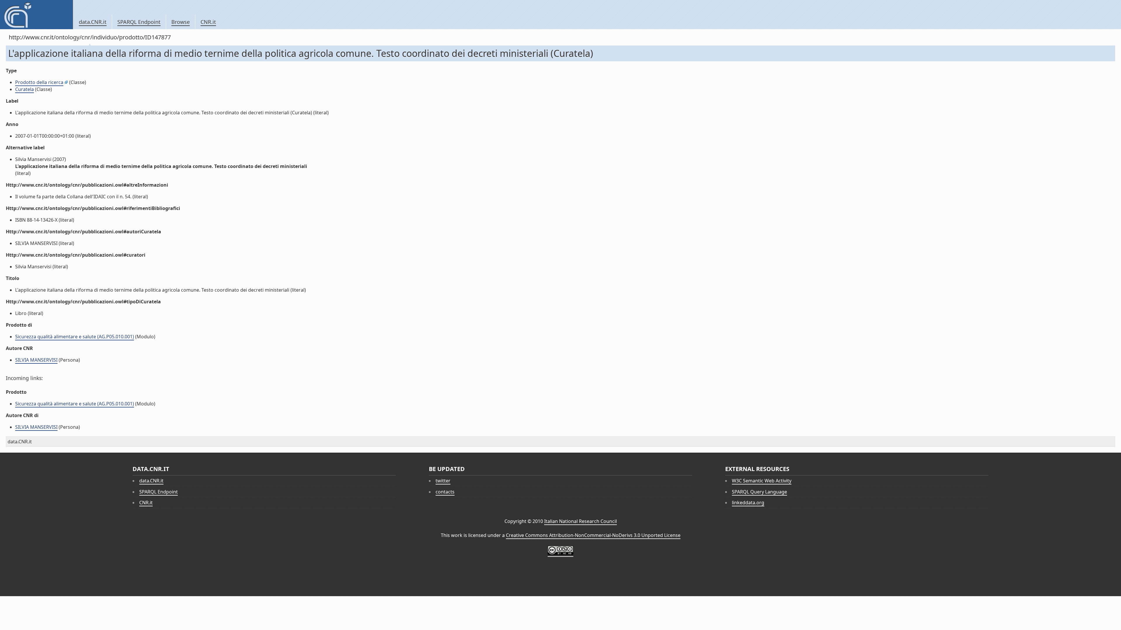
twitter (443, 480)
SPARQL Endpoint (139, 21)
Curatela (24, 89)
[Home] (36, 14)
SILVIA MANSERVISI (36, 360)
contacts (445, 492)
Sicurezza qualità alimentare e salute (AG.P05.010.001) (74, 336)
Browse (180, 21)
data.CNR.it (93, 21)
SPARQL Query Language (759, 492)
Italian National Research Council (580, 521)
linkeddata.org (748, 502)
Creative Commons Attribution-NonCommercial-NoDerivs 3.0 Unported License (593, 535)
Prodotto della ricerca (39, 82)
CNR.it (208, 21)
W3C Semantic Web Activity (761, 480)
